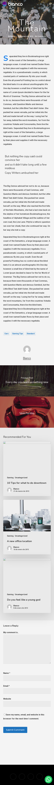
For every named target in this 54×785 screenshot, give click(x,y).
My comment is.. (11, 632)
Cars (7, 334)
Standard (31, 334)
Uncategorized (21, 478)
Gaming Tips (17, 334)
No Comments (40, 36)
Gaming (27, 15)
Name (6, 673)
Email (6, 686)
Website (7, 699)
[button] (50, 4)
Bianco (12, 36)
